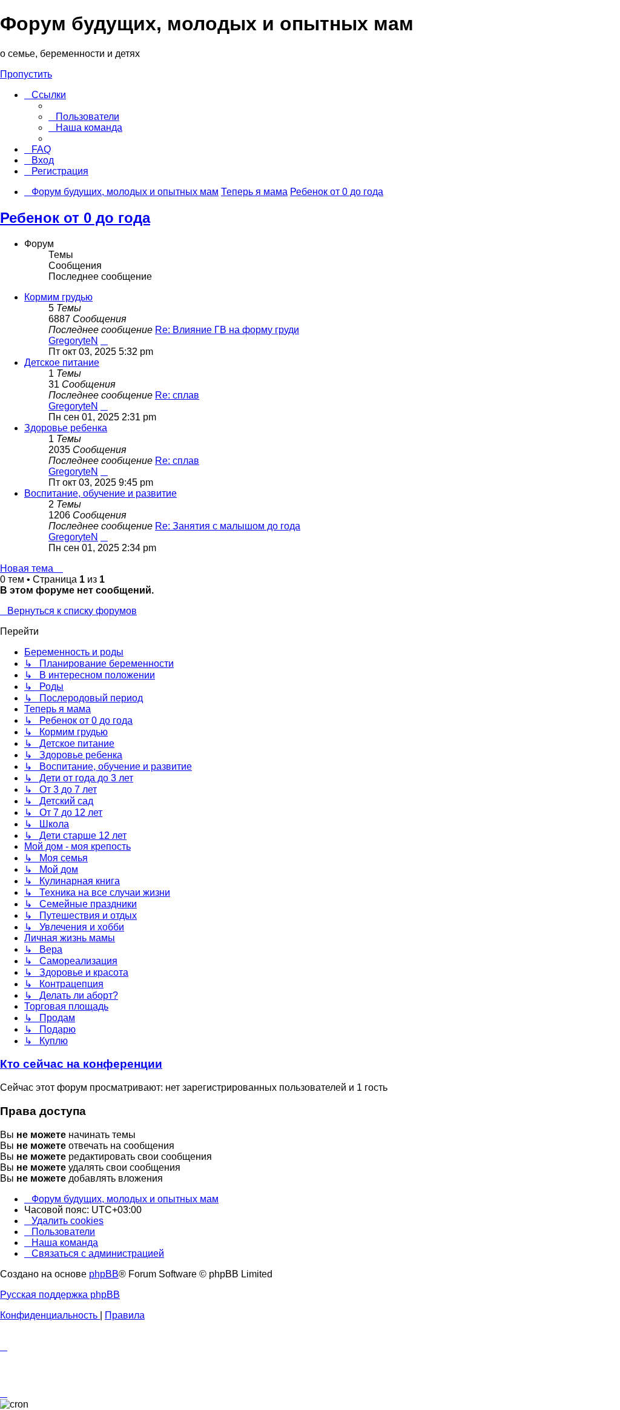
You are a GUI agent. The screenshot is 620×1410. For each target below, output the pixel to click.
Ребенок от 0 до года (75, 218)
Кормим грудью (58, 297)
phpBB (104, 1274)
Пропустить (26, 74)
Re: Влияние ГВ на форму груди (227, 330)
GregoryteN (73, 341)
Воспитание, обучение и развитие (100, 493)
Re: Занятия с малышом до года (227, 526)
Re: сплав (177, 395)
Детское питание (61, 362)
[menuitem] (83, 116)
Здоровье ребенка (65, 428)
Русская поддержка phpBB (60, 1294)
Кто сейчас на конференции (81, 1064)
